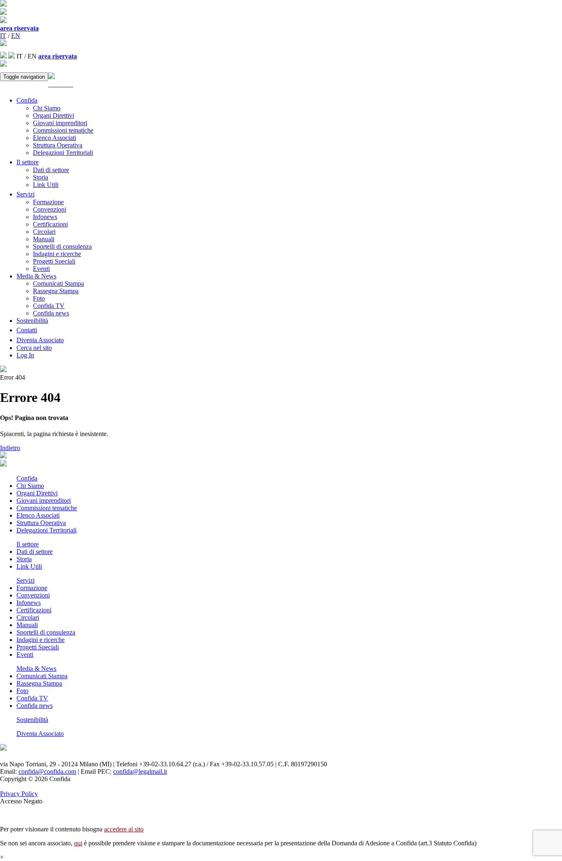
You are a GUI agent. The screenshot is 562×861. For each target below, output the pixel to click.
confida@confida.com (47, 771)
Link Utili (45, 184)
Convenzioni (49, 209)
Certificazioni (50, 224)
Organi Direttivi (53, 115)
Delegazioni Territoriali (63, 152)
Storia (40, 177)
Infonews (45, 216)
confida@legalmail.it (140, 771)
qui (78, 843)
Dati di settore (51, 169)
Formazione (48, 201)
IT (3, 35)
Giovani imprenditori (60, 122)
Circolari (44, 231)
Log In (25, 355)
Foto (39, 298)
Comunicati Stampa (58, 283)
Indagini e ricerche (57, 253)
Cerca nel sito (34, 347)
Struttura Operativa (57, 145)
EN (15, 35)
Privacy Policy (19, 793)
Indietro (10, 447)
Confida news (51, 313)
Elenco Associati (54, 137)
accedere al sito (124, 829)
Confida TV (49, 305)
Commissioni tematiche (63, 130)
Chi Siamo (46, 108)
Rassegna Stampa (56, 290)
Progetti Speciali (54, 261)
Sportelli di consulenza (62, 246)
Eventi (41, 268)
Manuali (43, 239)
